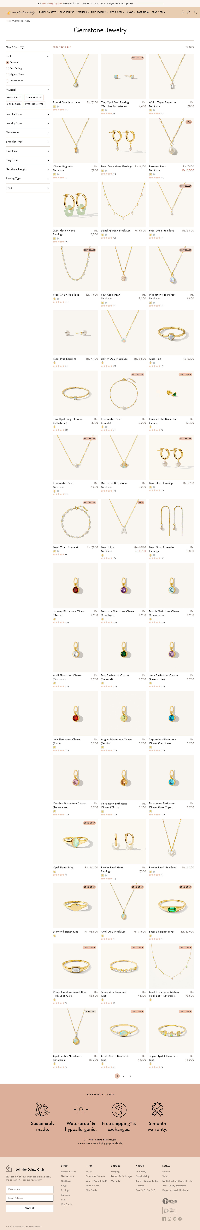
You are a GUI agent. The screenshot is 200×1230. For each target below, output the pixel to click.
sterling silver (34, 104)
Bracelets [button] (158, 12)
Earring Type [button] (13, 178)
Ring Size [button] (11, 151)
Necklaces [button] (116, 12)
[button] (184, 12)
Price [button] (9, 188)
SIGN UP (29, 1208)
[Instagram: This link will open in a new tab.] (169, 1219)
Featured (14, 62)
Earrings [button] (142, 12)
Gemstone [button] (12, 132)
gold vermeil (34, 97)
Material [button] (11, 90)
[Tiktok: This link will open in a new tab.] (180, 1219)
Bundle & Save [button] (47, 12)
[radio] (54, 106)
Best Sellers (67, 12)
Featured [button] (81, 12)
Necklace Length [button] (16, 169)
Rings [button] (130, 12)
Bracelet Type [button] (14, 142)
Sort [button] (8, 56)
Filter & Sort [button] (62, 47)
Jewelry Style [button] (14, 123)
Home (8, 21)
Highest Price (17, 74)
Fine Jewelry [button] (98, 12)
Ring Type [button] (12, 160)
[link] (129, 1076)
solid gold (14, 104)
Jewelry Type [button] (14, 114)
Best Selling (16, 68)
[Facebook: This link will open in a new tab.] (164, 1219)
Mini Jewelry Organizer (52, 3)
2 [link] (123, 1076)
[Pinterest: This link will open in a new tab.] (174, 1219)
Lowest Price (16, 81)
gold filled (14, 97)
